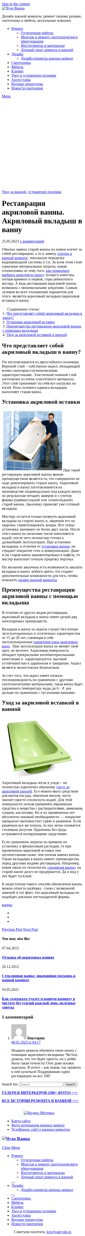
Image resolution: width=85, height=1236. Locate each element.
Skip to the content (16, 4)
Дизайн (17, 54)
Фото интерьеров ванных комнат (38, 1125)
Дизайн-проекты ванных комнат (47, 58)
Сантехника (21, 63)
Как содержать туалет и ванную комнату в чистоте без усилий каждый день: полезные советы (39, 1003)
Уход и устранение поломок (33, 75)
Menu (6, 96)
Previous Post (12, 929)
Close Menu (11, 1148)
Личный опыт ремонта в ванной (47, 50)
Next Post (30, 929)
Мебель (17, 67)
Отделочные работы (37, 33)
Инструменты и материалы (43, 46)
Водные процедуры (27, 84)
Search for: (10, 1084)
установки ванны (56, 546)
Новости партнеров (27, 88)
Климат (17, 71)
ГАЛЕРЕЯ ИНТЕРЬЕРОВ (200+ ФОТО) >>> (40, 1093)
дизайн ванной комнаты (37, 580)
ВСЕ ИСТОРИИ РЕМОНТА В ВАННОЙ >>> (40, 1101)
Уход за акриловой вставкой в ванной (36, 335)
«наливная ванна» (61, 867)
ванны (7, 905)
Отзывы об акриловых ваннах (28, 957)
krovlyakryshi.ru (59, 1232)
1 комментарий (32, 241)
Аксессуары (21, 80)
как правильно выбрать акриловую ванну (35, 273)
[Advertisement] (42, 143)
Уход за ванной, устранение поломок (31, 192)
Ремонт (17, 29)
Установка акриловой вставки (30, 322)
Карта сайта (20, 1121)
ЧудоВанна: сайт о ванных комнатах (40, 1129)
